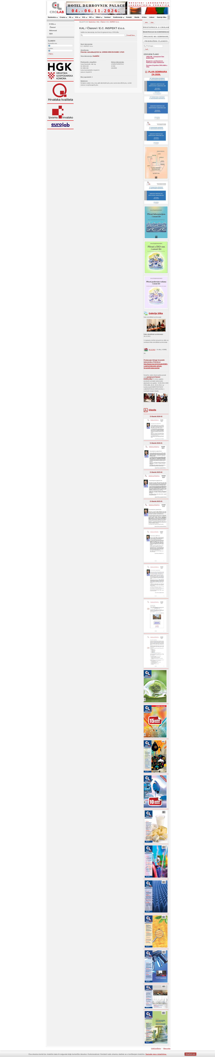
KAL (76, 17)
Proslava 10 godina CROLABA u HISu (156, 66)
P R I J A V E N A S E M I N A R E (156, 36)
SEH (51, 34)
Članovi (53, 27)
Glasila (136, 17)
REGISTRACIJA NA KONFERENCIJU (156, 32)
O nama (62, 17)
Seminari (107, 17)
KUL (83, 17)
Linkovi (151, 17)
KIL (70, 17)
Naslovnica (52, 17)
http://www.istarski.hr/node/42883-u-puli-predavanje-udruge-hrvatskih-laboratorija (156, 366)
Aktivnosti (53, 30)
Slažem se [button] (190, 1054)
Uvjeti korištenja (156, 1048)
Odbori (98, 17)
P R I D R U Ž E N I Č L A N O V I (156, 41)
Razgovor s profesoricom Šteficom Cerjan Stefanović (155, 61)
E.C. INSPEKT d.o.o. (113, 22)
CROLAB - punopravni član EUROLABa (155, 57)
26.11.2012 (152, 349)
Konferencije (117, 17)
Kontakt (129, 17)
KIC (90, 17)
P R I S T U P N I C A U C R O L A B (156, 27)
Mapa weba (166, 1048)
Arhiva (144, 17)
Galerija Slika (161, 17)
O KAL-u (52, 24)
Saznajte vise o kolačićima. (156, 1054)
